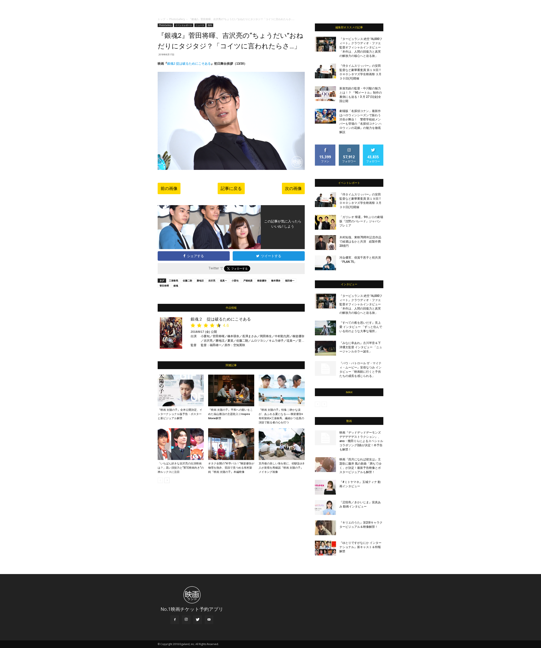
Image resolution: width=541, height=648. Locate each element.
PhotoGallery (177, 19)
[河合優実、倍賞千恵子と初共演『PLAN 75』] (325, 262)
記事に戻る (231, 188)
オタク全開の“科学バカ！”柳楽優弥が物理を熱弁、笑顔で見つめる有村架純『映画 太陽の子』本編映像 (231, 467)
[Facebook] (175, 619)
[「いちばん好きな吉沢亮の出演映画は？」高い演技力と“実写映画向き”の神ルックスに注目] (181, 444)
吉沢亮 (211, 280)
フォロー (349, 146)
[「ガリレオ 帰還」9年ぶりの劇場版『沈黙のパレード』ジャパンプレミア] (325, 222)
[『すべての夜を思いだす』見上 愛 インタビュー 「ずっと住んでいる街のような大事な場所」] (325, 328)
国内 (210, 25)
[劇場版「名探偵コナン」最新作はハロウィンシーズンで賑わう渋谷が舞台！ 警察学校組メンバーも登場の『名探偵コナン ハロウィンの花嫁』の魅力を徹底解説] (325, 116)
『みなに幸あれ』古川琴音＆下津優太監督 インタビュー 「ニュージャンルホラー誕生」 (360, 347)
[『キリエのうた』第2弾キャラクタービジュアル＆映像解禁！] (325, 527)
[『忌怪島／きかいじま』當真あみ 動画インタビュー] (325, 507)
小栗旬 (235, 280)
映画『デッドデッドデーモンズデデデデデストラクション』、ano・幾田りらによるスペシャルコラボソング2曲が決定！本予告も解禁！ (361, 441)
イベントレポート (183, 25)
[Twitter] (197, 619)
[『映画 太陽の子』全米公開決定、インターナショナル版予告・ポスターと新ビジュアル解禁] (181, 390)
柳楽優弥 (261, 280)
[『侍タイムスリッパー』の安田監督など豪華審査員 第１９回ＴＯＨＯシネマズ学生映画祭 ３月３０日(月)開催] (325, 71)
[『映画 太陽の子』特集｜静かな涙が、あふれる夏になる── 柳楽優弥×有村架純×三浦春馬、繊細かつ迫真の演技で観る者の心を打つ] (282, 390)
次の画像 (293, 188)
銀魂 (176, 285)
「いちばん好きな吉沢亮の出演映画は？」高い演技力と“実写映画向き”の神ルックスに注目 (181, 467)
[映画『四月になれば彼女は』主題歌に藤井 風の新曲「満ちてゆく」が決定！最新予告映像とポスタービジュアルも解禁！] (325, 464)
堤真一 (223, 280)
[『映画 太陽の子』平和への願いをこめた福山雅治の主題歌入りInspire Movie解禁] (231, 390)
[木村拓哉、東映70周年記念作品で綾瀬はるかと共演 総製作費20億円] (325, 242)
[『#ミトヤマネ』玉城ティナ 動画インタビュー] (325, 487)
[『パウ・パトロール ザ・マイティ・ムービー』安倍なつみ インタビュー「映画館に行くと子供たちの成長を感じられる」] (325, 368)
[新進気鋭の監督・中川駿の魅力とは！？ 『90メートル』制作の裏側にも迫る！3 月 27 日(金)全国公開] (325, 93)
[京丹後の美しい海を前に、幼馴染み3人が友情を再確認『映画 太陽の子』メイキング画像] (282, 444)
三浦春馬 (173, 280)
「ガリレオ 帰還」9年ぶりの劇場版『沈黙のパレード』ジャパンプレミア (361, 221)
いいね (325, 146)
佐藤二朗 (187, 280)
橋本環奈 (275, 280)
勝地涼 (200, 280)
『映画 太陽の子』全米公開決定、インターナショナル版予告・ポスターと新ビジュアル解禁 (180, 414)
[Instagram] (186, 619)
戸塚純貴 (248, 280)
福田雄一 (289, 280)
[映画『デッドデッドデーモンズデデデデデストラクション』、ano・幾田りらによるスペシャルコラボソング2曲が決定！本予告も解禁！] (325, 437)
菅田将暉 (164, 285)
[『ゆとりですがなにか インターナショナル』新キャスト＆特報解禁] (325, 548)
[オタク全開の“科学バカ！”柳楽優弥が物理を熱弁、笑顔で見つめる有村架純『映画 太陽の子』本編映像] (231, 444)
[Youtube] (209, 619)
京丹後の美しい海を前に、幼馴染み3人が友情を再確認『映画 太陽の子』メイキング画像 (281, 467)
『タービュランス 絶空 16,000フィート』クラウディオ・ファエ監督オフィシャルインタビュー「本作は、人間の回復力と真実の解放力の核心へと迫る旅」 (360, 47)
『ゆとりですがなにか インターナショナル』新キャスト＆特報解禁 (360, 547)
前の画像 (169, 188)
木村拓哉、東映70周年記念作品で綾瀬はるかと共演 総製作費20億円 (360, 241)
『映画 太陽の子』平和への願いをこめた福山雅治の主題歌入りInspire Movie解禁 (230, 414)
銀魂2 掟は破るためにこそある (189, 63)
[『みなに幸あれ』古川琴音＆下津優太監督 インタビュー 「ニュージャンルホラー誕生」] (325, 348)
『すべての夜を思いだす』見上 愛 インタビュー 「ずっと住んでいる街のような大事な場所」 (360, 327)
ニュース (200, 25)
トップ (161, 19)
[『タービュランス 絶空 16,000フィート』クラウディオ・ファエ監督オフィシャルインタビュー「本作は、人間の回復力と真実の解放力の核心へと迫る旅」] (325, 44)
